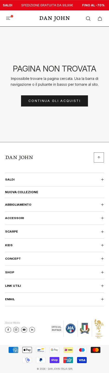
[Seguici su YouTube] (24, 329)
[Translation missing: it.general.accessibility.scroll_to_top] (99, 157)
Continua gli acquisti (54, 101)
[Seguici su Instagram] (15, 329)
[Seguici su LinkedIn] (32, 329)
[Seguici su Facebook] (8, 329)
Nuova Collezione (21, 192)
